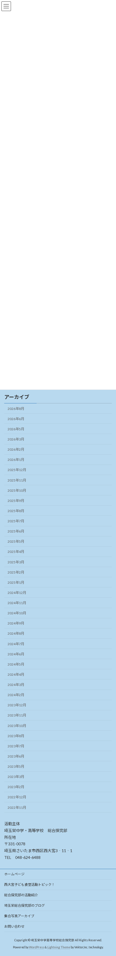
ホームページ (14, 874)
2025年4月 (16, 551)
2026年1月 (16, 459)
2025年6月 (16, 531)
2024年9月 (16, 623)
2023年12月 (17, 705)
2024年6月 (16, 654)
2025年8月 (16, 511)
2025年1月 (16, 582)
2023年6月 (16, 756)
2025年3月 (16, 562)
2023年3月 (16, 777)
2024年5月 (16, 664)
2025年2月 (16, 572)
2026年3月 (16, 439)
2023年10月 (17, 726)
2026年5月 (16, 429)
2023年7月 (16, 746)
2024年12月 (17, 593)
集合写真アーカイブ (19, 916)
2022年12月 (17, 797)
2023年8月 (16, 736)
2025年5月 (16, 541)
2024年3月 (16, 685)
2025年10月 (17, 490)
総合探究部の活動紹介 (21, 895)
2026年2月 (16, 449)
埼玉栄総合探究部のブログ (24, 905)
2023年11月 (17, 715)
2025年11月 (17, 480)
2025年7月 (16, 521)
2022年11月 (17, 807)
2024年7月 (16, 644)
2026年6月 (16, 419)
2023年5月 (16, 766)
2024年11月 (17, 603)
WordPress (36, 947)
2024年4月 (16, 674)
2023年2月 (16, 787)
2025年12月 (17, 470)
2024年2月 (16, 695)
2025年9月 (16, 501)
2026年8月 (16, 409)
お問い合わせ (14, 926)
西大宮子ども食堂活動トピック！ (29, 884)
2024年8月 (16, 633)
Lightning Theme (58, 947)
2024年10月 (17, 613)
